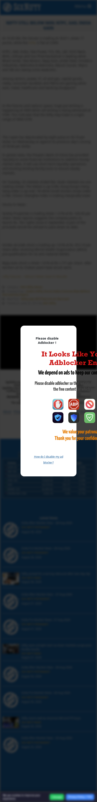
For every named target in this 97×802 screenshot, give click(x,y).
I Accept (57, 797)
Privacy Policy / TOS (80, 796)
